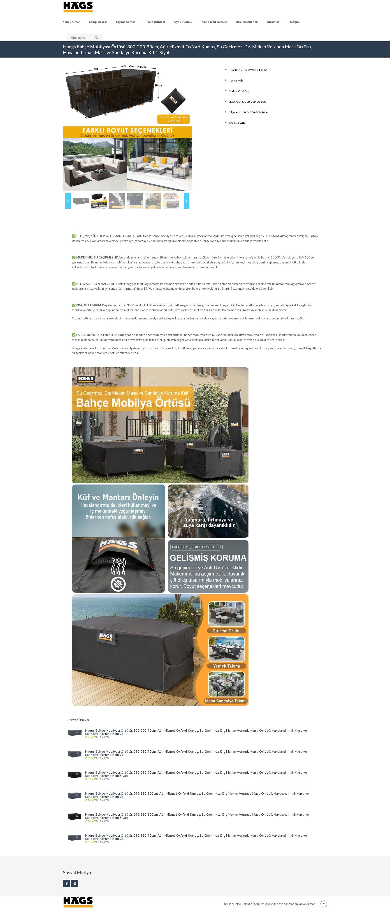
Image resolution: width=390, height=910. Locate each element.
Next (186, 201)
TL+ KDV (97, 737)
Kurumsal (273, 22)
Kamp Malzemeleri (214, 22)
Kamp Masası (98, 22)
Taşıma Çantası (126, 22)
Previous (68, 201)
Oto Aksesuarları (247, 22)
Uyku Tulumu (183, 22)
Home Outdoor (155, 22)
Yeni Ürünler (71, 22)
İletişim (294, 22)
